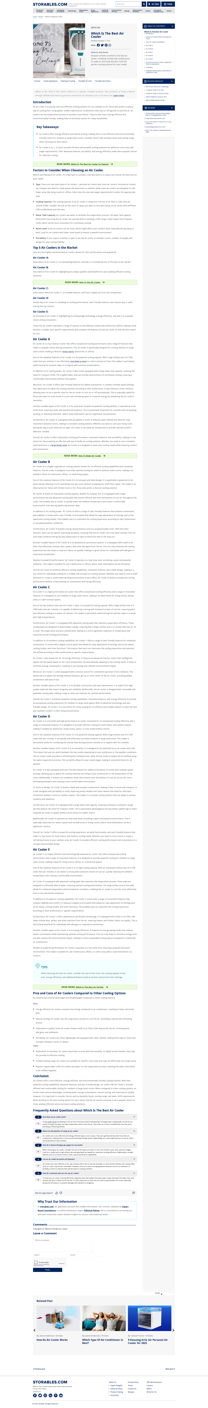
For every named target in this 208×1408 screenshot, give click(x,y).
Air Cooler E (149, 59)
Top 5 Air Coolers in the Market (155, 42)
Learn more (118, 95)
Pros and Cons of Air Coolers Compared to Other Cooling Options (159, 63)
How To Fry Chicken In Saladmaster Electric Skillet (158, 131)
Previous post (39, 1369)
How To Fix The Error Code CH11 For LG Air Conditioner (158, 122)
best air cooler (65, 1145)
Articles (40, 17)
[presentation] (34, 1330)
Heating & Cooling (68, 81)
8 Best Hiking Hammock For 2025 (155, 127)
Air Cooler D (149, 55)
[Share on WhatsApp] (110, 45)
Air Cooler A (149, 45)
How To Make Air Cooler (89, 456)
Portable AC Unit (85, 81)
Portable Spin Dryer (103, 81)
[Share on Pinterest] (106, 45)
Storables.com (47, 1206)
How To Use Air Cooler (89, 282)
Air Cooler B (149, 49)
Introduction (149, 33)
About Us (112, 1382)
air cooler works (51, 1122)
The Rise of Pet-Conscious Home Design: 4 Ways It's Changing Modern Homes (158, 114)
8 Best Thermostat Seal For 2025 (155, 118)
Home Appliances (50, 81)
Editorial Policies (92, 1210)
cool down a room (78, 361)
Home (35, 17)
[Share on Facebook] (98, 45)
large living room (59, 445)
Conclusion (149, 67)
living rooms (68, 351)
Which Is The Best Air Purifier (90, 987)
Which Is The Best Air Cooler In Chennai (90, 164)
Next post (170, 1369)
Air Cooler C (149, 52)
